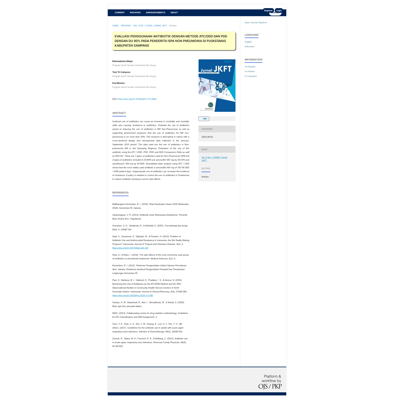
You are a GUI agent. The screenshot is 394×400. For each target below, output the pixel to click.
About (174, 12)
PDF (205, 118)
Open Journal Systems (256, 22)
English (248, 42)
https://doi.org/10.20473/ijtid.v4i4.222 (130, 248)
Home (115, 25)
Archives (135, 12)
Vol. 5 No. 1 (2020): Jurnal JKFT (150, 25)
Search (275, 12)
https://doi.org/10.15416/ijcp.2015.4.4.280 (132, 295)
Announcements (155, 12)
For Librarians (251, 76)
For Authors (250, 71)
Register (268, 10)
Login (279, 10)
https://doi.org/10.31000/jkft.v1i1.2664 (137, 99)
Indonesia (249, 46)
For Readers (250, 67)
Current (120, 12)
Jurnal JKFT (117, 6)
